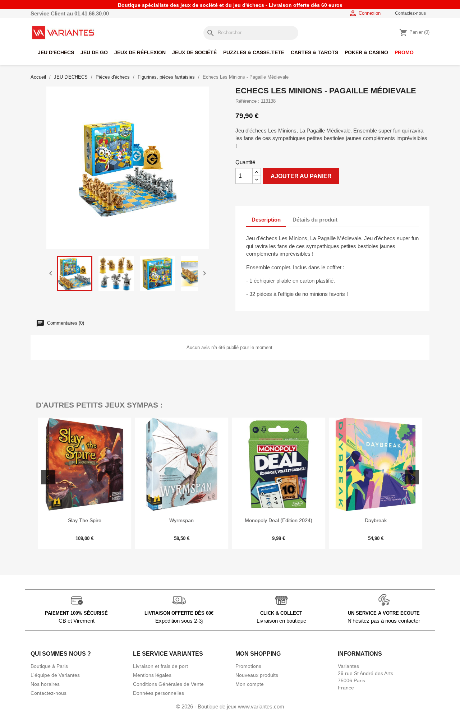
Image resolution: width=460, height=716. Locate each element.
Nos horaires (45, 684)
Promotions (248, 666)
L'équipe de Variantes (55, 675)
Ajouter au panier (301, 176)
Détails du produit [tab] (315, 220)
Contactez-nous (410, 13)
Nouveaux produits (256, 675)
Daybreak (376, 520)
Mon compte (249, 684)
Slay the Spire (84, 520)
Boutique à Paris (49, 666)
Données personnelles (158, 693)
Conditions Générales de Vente (168, 684)
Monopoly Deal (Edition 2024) (278, 520)
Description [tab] (266, 220)
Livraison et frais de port (160, 666)
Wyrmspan (181, 520)
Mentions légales (152, 675)
